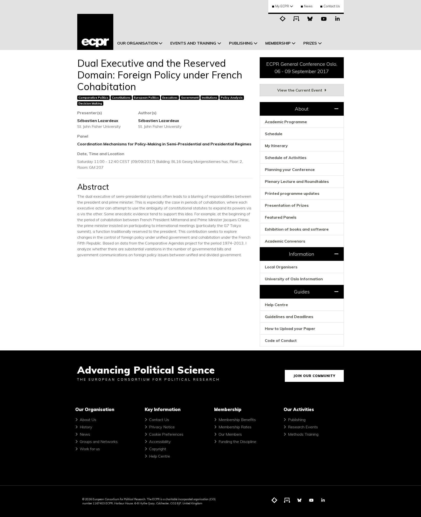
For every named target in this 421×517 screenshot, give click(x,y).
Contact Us (332, 6)
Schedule (273, 133)
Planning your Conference (290, 169)
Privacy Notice (162, 426)
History (86, 426)
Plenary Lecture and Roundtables (297, 181)
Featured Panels (281, 217)
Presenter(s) (89, 112)
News (308, 6)
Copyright (157, 448)
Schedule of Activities (285, 157)
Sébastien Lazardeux (97, 120)
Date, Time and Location (100, 153)
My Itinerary (276, 145)
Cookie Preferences (166, 434)
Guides (302, 292)
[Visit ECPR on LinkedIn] (337, 18)
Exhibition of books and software (297, 229)
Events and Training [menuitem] (193, 43)
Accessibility (160, 441)
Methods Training (303, 434)
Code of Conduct (281, 340)
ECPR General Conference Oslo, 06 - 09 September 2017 (301, 67)
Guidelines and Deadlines (289, 316)
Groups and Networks (99, 441)
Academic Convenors (285, 241)
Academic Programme (286, 121)
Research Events (303, 426)
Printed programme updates (292, 193)
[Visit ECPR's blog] (283, 18)
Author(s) (147, 112)
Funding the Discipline (237, 441)
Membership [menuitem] (278, 43)
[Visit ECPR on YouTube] (323, 18)
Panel (82, 136)
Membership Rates (235, 426)
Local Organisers (281, 266)
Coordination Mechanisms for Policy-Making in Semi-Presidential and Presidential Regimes (164, 143)
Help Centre (276, 304)
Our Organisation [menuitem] (137, 43)
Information (301, 254)
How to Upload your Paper (290, 328)
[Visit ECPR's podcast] (296, 18)
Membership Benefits (237, 419)
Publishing (297, 419)
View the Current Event (300, 90)
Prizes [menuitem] (310, 43)
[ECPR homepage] (95, 32)
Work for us (90, 448)
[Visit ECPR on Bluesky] (310, 18)
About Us (88, 419)
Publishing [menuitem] (241, 43)
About (301, 109)
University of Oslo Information (294, 278)
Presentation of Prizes (287, 205)
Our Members (230, 434)
